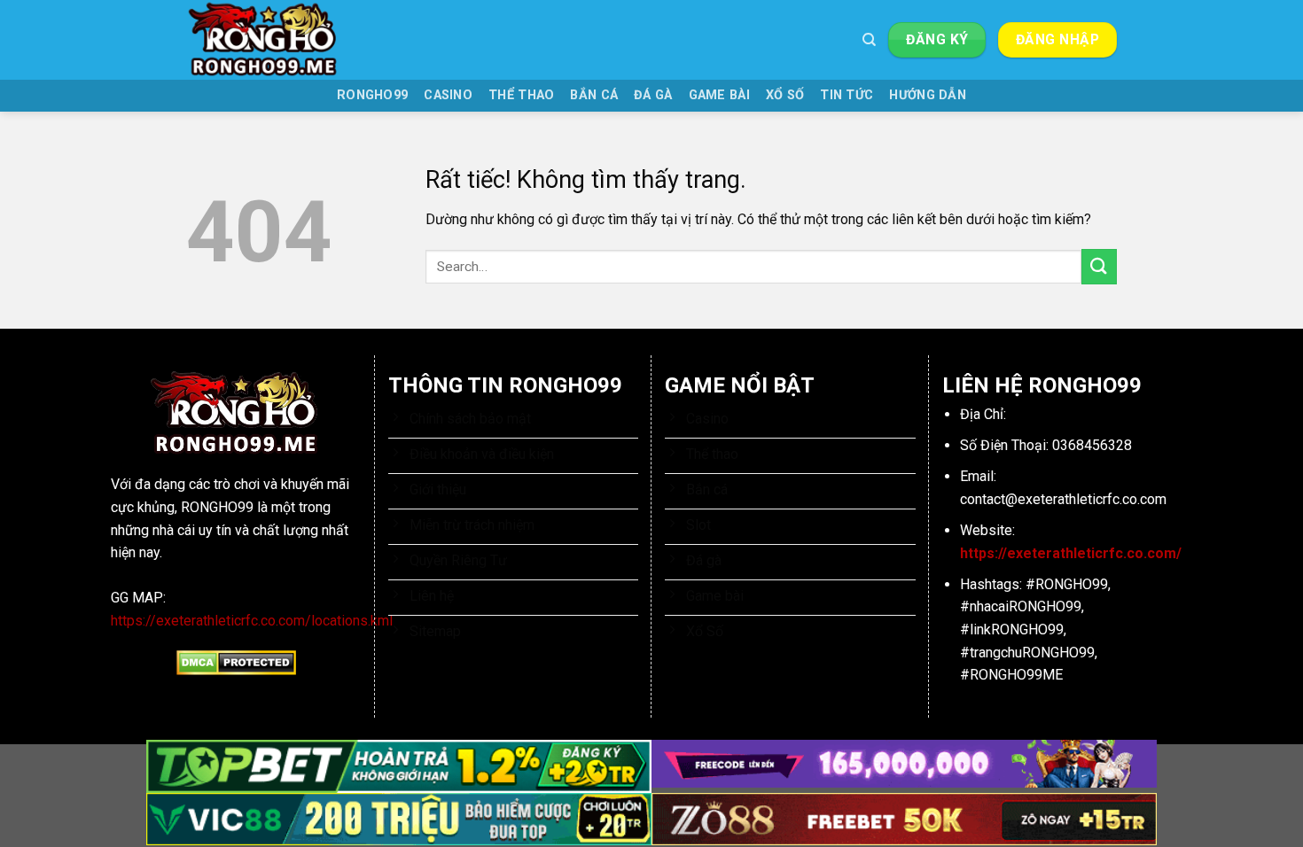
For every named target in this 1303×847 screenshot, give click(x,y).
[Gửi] (1099, 266)
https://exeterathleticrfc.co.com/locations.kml (252, 620)
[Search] (869, 40)
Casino (448, 95)
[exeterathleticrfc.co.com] (274, 40)
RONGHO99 (372, 95)
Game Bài (719, 95)
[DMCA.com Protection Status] (236, 662)
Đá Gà (653, 95)
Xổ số (785, 95)
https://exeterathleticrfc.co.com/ (1071, 553)
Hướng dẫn (927, 95)
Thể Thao (521, 95)
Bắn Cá (594, 95)
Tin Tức (846, 95)
